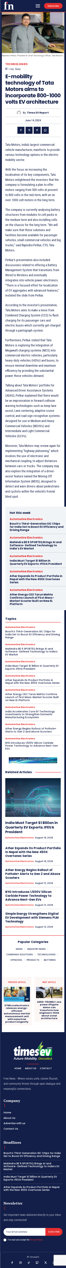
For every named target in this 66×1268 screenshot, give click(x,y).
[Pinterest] (37, 130)
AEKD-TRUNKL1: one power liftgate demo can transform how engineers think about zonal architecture (49, 1010)
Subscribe (54, 1231)
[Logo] (9, 6)
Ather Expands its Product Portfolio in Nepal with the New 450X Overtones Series (36, 579)
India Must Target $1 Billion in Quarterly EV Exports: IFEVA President (36, 562)
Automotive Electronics (26, 519)
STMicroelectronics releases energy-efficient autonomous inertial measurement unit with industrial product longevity (17, 1013)
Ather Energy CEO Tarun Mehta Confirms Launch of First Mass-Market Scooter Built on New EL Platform (32, 599)
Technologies (16, 64)
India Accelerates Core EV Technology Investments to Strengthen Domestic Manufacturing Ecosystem (30, 714)
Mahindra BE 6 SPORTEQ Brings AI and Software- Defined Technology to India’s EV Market (36, 545)
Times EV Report (38, 112)
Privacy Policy (36, 1239)
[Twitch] (37, 1263)
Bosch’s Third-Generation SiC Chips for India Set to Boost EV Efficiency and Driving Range (37, 527)
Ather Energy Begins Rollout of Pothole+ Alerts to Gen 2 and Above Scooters (30, 730)
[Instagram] (20, 1263)
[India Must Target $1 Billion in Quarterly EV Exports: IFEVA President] (33, 797)
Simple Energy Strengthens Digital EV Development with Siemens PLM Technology (32, 918)
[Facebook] (20, 130)
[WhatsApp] (45, 130)
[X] (29, 130)
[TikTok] (29, 1263)
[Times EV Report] (20, 113)
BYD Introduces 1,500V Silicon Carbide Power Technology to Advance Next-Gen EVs (31, 746)
